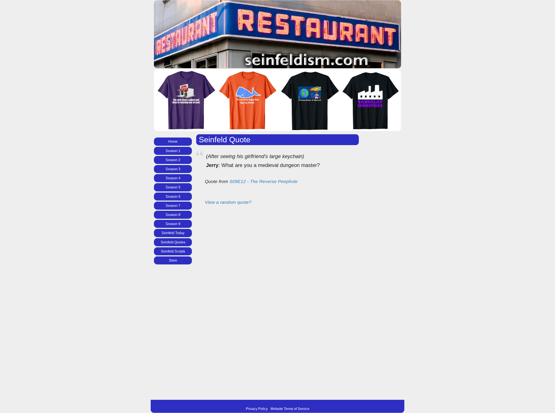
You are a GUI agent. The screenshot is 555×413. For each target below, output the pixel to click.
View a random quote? (228, 202)
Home (173, 141)
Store (173, 260)
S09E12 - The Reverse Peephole (263, 181)
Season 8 (173, 215)
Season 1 (173, 151)
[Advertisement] (172, 335)
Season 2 (173, 160)
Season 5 (173, 187)
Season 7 (173, 205)
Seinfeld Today (173, 233)
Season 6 (173, 196)
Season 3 (173, 169)
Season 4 (173, 178)
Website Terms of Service (289, 409)
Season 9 (173, 224)
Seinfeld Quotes (173, 242)
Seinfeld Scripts (173, 251)
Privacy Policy (257, 409)
